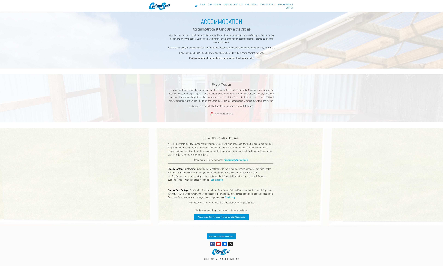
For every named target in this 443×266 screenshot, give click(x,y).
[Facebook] (212, 244)
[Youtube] (218, 244)
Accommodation (285, 4)
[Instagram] (230, 244)
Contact (290, 8)
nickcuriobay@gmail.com (236, 159)
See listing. (230, 197)
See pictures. (217, 179)
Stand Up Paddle (268, 4)
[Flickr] (224, 244)
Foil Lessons (251, 4)
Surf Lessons (214, 4)
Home (202, 4)
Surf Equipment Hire (233, 4)
